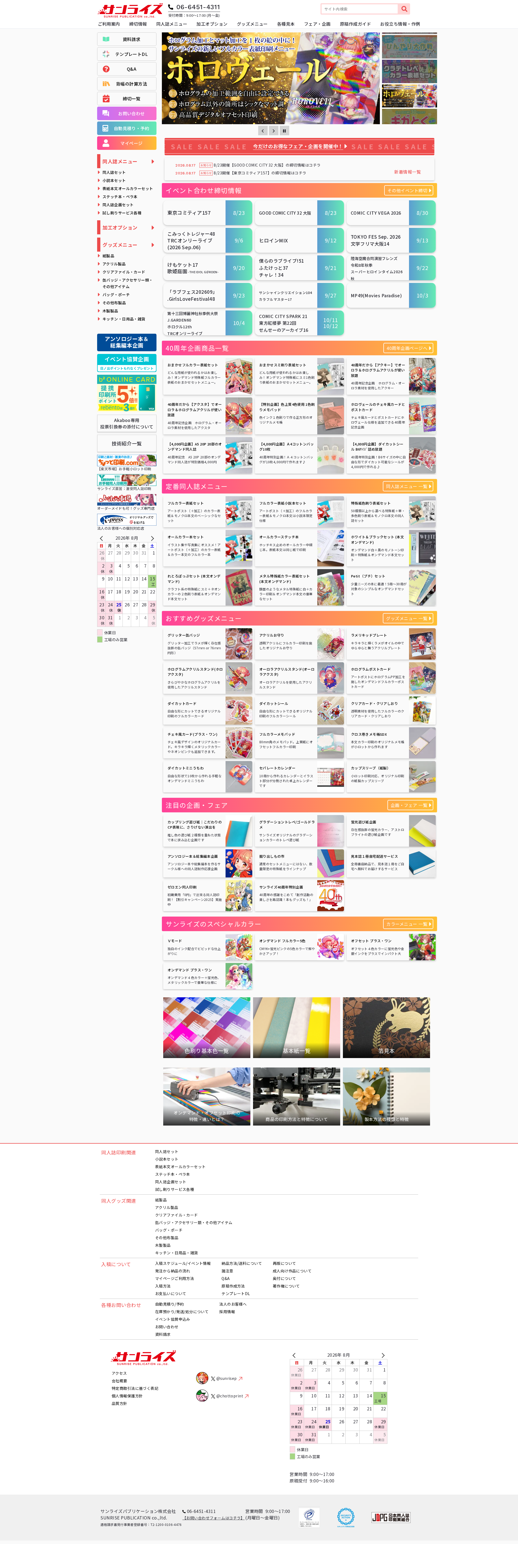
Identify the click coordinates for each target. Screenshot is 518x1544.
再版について (284, 1263)
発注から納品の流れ (172, 1270)
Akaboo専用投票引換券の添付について (127, 423)
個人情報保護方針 (127, 1395)
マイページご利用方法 (174, 1278)
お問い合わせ (131, 113)
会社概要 (119, 1380)
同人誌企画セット (118, 204)
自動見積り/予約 (169, 1304)
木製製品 (110, 310)
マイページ (131, 143)
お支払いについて (170, 1293)
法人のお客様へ (233, 1304)
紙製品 (108, 255)
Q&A (131, 69)
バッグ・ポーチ (116, 294)
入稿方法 (163, 1286)
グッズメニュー (120, 244)
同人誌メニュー (120, 161)
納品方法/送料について (241, 1263)
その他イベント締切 (407, 190)
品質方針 (119, 1403)
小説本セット (114, 180)
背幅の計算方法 (131, 83)
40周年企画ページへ (407, 348)
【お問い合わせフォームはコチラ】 (213, 1518)
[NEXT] (151, 538)
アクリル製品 (114, 263)
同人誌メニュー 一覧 (406, 486)
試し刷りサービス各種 (122, 212)
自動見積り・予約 (131, 128)
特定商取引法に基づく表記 (135, 1388)
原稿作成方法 (233, 1286)
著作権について (286, 1286)
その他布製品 (114, 302)
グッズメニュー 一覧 (406, 618)
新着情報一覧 (407, 171)
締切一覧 (132, 98)
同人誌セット (114, 172)
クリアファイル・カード (124, 272)
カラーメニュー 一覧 (406, 924)
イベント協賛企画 (127, 362)
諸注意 (227, 1270)
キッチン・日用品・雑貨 (124, 319)
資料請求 (132, 39)
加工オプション (120, 227)
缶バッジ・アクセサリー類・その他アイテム (128, 283)
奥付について (284, 1278)
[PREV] (102, 538)
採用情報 (227, 1311)
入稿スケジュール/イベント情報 (183, 1263)
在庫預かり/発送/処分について (182, 1311)
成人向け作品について (292, 1270)
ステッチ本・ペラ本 (120, 196)
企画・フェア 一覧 (409, 805)
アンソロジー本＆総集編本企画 (127, 342)
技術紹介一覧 (127, 443)
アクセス (119, 1373)
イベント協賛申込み (172, 1319)
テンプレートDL (131, 54)
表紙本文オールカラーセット (128, 188)
